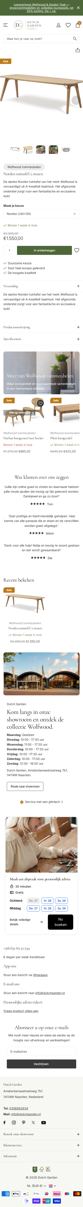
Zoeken (75, 38)
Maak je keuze (13, 205)
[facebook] (4, 1122)
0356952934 (18, 1108)
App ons (9, 965)
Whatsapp (40, 975)
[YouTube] (43, 1122)
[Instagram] (14, 1123)
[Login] (58, 25)
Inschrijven (41, 1064)
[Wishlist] (68, 25)
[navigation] (15, 150)
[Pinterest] (23, 1123)
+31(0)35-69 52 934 (16, 948)
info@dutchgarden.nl (50, 993)
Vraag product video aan (20, 1011)
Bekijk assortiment (5, 25)
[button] (76, 50)
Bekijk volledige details (20, 922)
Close (78, 8)
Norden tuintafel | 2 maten (25, 628)
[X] (33, 1122)
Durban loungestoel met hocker (23, 438)
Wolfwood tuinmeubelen (24, 167)
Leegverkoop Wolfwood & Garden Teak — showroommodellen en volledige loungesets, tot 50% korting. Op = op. (41, 8)
